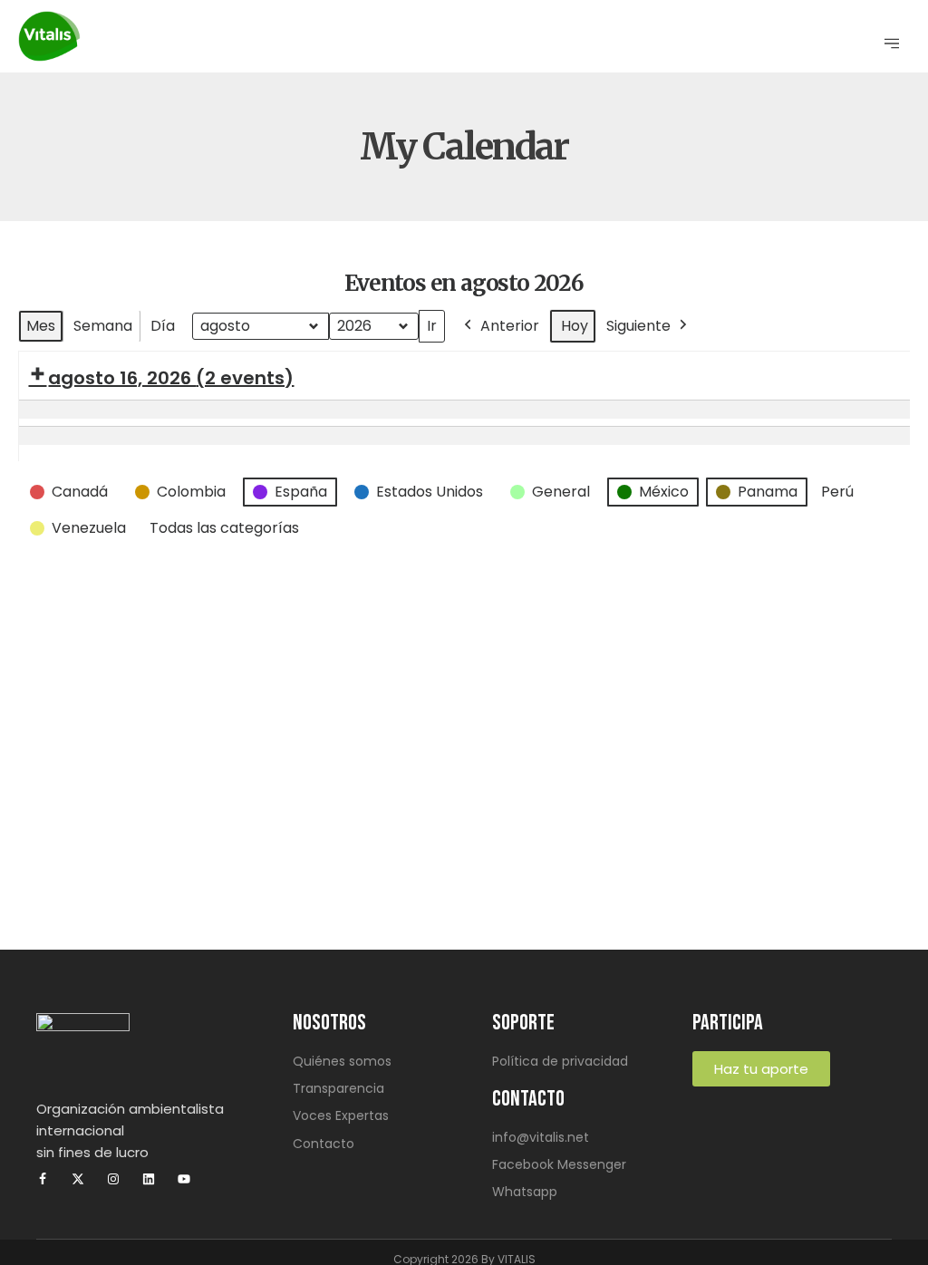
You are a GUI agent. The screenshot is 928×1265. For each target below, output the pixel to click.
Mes (40, 325)
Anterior (509, 325)
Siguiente (638, 325)
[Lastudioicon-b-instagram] (113, 1179)
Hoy (574, 325)
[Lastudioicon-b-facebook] (42, 1179)
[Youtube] (184, 1179)
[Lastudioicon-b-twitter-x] (78, 1179)
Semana (102, 325)
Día (162, 325)
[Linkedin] (148, 1179)
